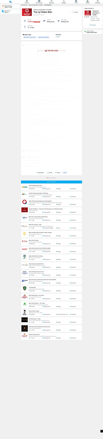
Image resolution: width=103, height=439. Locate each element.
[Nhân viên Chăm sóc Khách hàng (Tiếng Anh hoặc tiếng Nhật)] (24, 280)
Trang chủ (24, 5)
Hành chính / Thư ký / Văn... (30, 37)
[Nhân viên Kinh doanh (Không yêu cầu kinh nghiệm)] (24, 202)
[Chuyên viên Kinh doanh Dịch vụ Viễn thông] (24, 194)
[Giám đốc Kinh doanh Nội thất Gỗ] (24, 264)
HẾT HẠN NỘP (37, 21)
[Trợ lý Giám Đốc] (24, 288)
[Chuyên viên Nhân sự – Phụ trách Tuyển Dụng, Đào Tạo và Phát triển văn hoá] (24, 209)
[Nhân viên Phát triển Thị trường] (24, 257)
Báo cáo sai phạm (52, 177)
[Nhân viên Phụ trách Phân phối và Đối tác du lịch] (24, 328)
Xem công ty (93, 25)
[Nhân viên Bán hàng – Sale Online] (24, 296)
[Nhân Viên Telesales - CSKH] (24, 226)
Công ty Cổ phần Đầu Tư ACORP (36, 5)
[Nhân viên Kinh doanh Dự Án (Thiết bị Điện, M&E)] (24, 249)
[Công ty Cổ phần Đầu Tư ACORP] (27, 12)
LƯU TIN (76, 12)
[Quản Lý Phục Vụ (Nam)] (24, 313)
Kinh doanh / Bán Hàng (43, 37)
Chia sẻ (58, 172)
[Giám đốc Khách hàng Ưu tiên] (24, 187)
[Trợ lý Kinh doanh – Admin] (24, 319)
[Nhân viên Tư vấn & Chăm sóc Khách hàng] (24, 217)
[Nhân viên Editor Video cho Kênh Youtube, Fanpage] (24, 233)
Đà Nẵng (58, 36)
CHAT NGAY (41, 172)
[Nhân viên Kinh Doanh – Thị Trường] (24, 304)
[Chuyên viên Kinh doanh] (24, 335)
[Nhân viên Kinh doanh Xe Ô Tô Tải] (24, 272)
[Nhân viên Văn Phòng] (24, 241)
